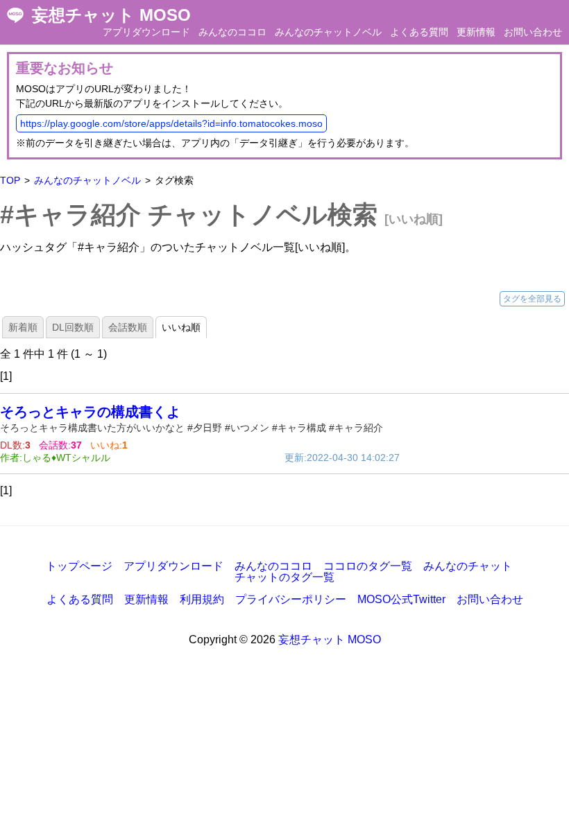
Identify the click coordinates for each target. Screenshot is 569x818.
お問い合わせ (533, 31)
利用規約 (202, 599)
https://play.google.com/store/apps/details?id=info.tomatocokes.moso (171, 123)
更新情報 (476, 31)
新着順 (22, 327)
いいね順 (181, 327)
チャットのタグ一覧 (284, 577)
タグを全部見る (532, 299)
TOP (10, 180)
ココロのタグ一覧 (367, 566)
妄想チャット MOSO (111, 15)
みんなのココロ (232, 31)
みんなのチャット (467, 566)
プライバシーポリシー (290, 599)
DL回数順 (73, 327)
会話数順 (127, 327)
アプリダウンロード (146, 31)
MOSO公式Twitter (401, 599)
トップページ (79, 566)
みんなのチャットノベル (328, 31)
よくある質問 (419, 31)
